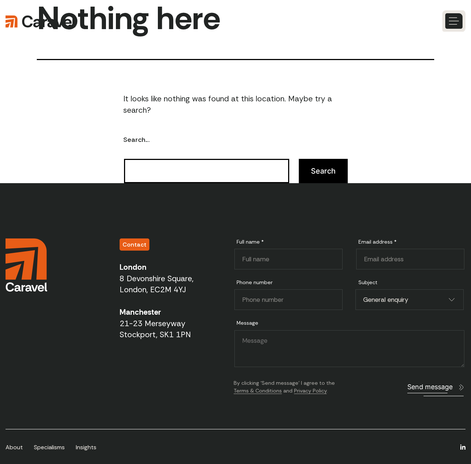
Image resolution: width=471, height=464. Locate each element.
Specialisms (49, 447)
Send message (430, 387)
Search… (136, 139)
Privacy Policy (310, 390)
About (14, 447)
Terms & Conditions (258, 390)
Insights (86, 447)
